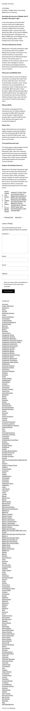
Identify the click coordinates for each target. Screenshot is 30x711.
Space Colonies (7, 632)
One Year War (6, 565)
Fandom (4, 418)
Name (4, 256)
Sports (4, 646)
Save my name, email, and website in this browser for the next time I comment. (16, 284)
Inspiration (5, 481)
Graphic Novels (7, 445)
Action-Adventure (8, 306)
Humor (4, 472)
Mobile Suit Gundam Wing (10, 538)
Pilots (4, 581)
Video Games (6, 690)
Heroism (4, 463)
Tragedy (4, 670)
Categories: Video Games (10, 362)
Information (6, 478)
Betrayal (5, 326)
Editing (4, 398)
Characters (5, 369)
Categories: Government (10, 346)
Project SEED (6, 590)
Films (4, 431)
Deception (5, 395)
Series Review (6, 623)
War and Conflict (7, 695)
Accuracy (5, 304)
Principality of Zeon (8, 588)
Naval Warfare (6, 558)
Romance (5, 608)
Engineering (6, 404)
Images (4, 474)
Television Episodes (8, 659)
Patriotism (5, 576)
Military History (7, 518)
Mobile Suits (6, 545)
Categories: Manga (8, 351)
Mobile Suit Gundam (8, 529)
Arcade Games (7, 320)
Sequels (4, 621)
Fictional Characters (8, 422)
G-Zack (20, 192)
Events (4, 411)
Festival (4, 420)
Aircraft (4, 311)
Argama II (14, 192)
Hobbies (4, 467)
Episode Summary (8, 409)
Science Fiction (7, 615)
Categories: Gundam (6, 196)
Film (3, 429)
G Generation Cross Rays (10, 440)
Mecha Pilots (6, 503)
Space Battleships (8, 630)
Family (4, 414)
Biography (5, 328)
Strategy (5, 650)
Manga (4, 496)
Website (4, 273)
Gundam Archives (8, 4)
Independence (6, 476)
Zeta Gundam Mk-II (18, 209)
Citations (5, 375)
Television (5, 657)
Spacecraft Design (8, 644)
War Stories (6, 699)
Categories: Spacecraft (9, 358)
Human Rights (6, 469)
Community (6, 385)
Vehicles (5, 688)
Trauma (4, 677)
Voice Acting (6, 693)
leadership (5, 485)
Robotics (5, 605)
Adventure (5, 308)
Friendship (5, 438)
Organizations (6, 567)
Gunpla (4, 458)
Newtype (5, 561)
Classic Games (7, 378)
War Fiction (5, 697)
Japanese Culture (7, 483)
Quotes (4, 596)
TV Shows (5, 683)
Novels (4, 563)
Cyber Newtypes (7, 393)
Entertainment (6, 405)
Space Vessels (6, 639)
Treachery (5, 679)
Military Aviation (7, 514)
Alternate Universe (8, 313)
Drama (4, 396)
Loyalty (4, 494)
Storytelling (6, 648)
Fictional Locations (8, 424)
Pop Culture (6, 585)
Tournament (6, 666)
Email (4, 265)
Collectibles (6, 382)
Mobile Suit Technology (9, 541)
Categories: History (8, 349)
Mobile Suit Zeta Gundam (18, 200)
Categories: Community (9, 344)
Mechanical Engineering (10, 509)
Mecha (6, 209)
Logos (4, 492)
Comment (5, 234)
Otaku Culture (6, 570)
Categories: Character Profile (11, 342)
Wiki (3, 702)
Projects (4, 592)
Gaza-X (22, 194)
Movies (4, 554)
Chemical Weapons (8, 371)
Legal (4, 487)
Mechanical (6, 505)
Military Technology (8, 523)
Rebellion (5, 597)
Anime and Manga (8, 317)
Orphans (5, 568)
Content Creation (7, 389)
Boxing (4, 329)
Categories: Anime (8, 335)
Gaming (4, 442)
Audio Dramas (6, 324)
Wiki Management (8, 704)
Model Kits (5, 550)
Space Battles (6, 628)
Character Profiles (8, 367)
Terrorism (5, 663)
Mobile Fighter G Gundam (10, 525)
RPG (3, 610)
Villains (4, 692)
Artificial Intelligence (9, 322)
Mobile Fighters (7, 527)
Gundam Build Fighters (9, 451)
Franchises (5, 436)
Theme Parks (6, 664)
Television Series (7, 661)
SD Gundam (6, 617)
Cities (4, 376)
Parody (6, 211)
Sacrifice (5, 612)
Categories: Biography (9, 338)
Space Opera (6, 637)
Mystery (4, 556)
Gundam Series (7, 454)
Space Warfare (7, 641)
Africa (4, 309)
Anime (6, 191)
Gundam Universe (8, 456)
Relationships (6, 599)
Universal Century (17, 208)
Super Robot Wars (8, 653)
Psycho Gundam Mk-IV (17, 204)
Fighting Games (7, 427)
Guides (4, 449)
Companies (5, 387)
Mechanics (5, 510)
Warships (5, 701)
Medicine (5, 512)
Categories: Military (8, 353)
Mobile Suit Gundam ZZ (18, 196)
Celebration (6, 364)
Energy (4, 402)
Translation (5, 673)
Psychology (6, 594)
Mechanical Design (8, 507)
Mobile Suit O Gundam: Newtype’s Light (18, 198)
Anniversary (6, 318)
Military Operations (8, 519)
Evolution (5, 413)
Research (5, 601)
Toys (3, 668)
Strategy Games (7, 652)
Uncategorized (7, 684)
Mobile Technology (8, 549)
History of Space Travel (9, 465)
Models (4, 552)
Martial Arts (6, 498)
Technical (5, 655)
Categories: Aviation (8, 337)
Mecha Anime (6, 501)
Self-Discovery (7, 619)
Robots (4, 606)
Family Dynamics (7, 416)
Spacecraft (5, 643)
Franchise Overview (8, 433)
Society (4, 625)
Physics (4, 579)
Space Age (5, 626)
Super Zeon (19, 207)
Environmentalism (8, 407)
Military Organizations (9, 521)
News (4, 559)
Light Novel (6, 489)
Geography (5, 443)
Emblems (5, 400)
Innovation (5, 480)
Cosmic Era (5, 391)
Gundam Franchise (8, 452)
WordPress (12, 708)
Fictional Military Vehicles (10, 425)
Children (5, 373)
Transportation (7, 675)
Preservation (6, 587)
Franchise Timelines (8, 434)
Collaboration (6, 380)
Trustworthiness (7, 681)
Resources (5, 603)
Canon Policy (6, 333)
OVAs (4, 572)
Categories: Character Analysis (12, 340)
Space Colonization (8, 634)
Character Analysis (8, 366)
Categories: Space (8, 356)
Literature (5, 491)
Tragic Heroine (7, 672)
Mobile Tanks (6, 547)
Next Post (18, 217)
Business (5, 331)
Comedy (4, 384)
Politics (4, 583)
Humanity (5, 471)
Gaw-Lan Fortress (19, 193)
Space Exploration (8, 635)
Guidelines (5, 447)
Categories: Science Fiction (6, 204)
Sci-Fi (4, 614)
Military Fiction (7, 516)
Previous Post (8, 217)
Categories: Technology (9, 360)
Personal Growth (7, 577)
